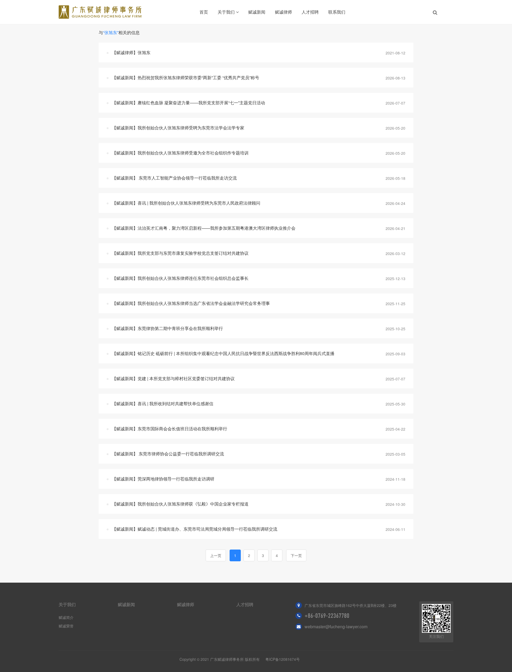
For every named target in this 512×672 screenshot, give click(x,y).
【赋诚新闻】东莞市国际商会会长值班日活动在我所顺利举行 (169, 429)
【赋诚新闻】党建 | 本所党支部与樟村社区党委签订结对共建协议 (173, 378)
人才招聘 (310, 12)
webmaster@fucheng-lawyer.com (336, 626)
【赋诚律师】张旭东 (131, 52)
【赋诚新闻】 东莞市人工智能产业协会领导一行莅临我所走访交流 (174, 178)
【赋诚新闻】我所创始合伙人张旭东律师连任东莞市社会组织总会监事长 (180, 278)
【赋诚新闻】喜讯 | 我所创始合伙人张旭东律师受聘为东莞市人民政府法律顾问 (186, 203)
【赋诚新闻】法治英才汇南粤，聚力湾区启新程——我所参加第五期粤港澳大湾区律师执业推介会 (203, 228)
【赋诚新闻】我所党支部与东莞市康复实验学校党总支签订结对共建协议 (180, 253)
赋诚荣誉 (66, 626)
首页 (203, 12)
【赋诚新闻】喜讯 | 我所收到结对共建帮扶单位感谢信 (162, 403)
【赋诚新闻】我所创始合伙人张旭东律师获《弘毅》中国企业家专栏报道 (180, 504)
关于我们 (226, 12)
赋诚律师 (283, 12)
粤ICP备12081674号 (282, 659)
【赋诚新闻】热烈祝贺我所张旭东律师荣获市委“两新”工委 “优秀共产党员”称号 (185, 77)
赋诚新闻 (256, 12)
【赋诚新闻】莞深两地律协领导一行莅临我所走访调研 (163, 479)
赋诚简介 (66, 617)
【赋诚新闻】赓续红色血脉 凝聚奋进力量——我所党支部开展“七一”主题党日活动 (188, 103)
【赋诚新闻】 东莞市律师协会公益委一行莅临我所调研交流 (168, 454)
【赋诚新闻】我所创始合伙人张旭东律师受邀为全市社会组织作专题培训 (180, 153)
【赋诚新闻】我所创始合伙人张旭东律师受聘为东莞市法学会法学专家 (178, 128)
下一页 (296, 555)
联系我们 (336, 12)
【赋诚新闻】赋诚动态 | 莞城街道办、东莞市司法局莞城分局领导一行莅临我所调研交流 (194, 529)
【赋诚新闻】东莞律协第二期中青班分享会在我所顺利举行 (167, 328)
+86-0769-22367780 (327, 615)
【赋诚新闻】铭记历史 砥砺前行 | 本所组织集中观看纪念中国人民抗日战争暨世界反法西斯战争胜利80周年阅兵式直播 (223, 353)
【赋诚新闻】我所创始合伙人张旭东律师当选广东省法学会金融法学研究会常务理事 (191, 303)
